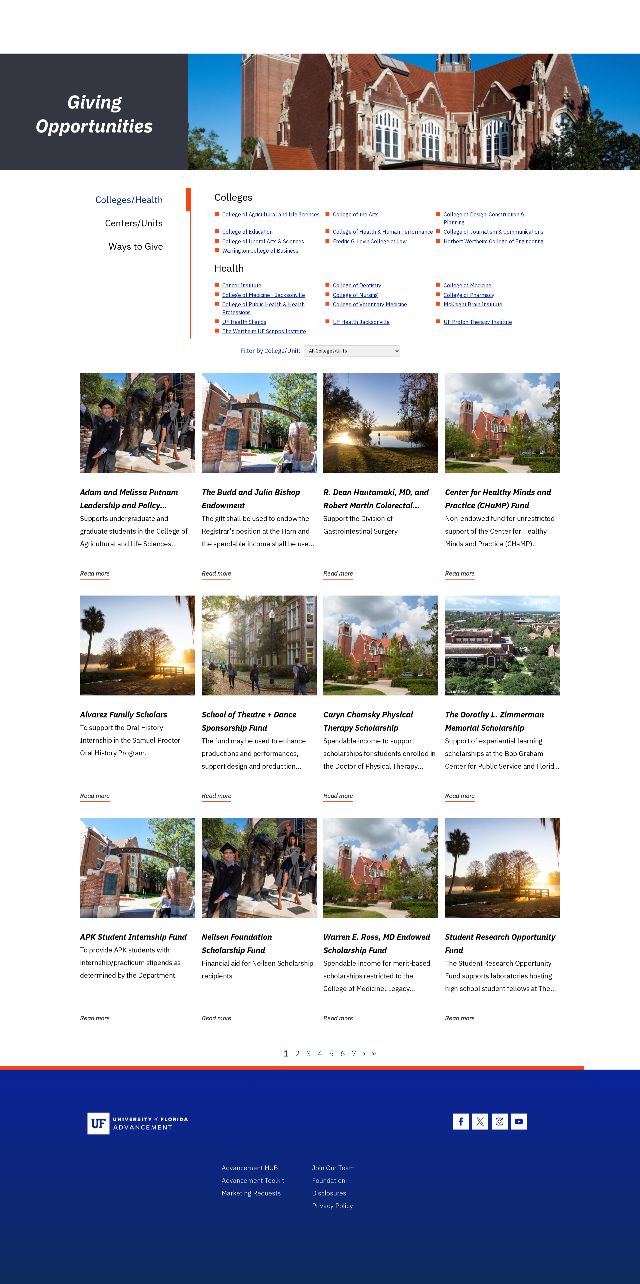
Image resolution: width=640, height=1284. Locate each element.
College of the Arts (356, 214)
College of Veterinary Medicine (370, 304)
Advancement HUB (250, 1167)
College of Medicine (467, 285)
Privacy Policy (332, 1205)
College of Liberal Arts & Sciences (263, 241)
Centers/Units (134, 223)
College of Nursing (355, 295)
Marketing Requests (251, 1192)
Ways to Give (136, 246)
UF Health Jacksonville (361, 322)
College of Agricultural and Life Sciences (271, 214)
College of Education (247, 231)
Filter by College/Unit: (270, 351)
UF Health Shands (244, 322)
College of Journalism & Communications (493, 231)
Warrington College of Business (260, 250)
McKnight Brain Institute (473, 304)
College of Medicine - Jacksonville (263, 295)
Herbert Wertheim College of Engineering (494, 241)
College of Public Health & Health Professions (263, 308)
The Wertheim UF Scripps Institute (264, 331)
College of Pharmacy (469, 295)
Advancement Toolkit (253, 1180)
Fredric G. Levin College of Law (370, 241)
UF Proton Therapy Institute (478, 322)
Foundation (328, 1180)
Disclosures (329, 1192)
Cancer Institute (241, 285)
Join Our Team (333, 1167)
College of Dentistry (357, 285)
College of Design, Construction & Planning (484, 218)
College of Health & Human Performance (383, 231)
